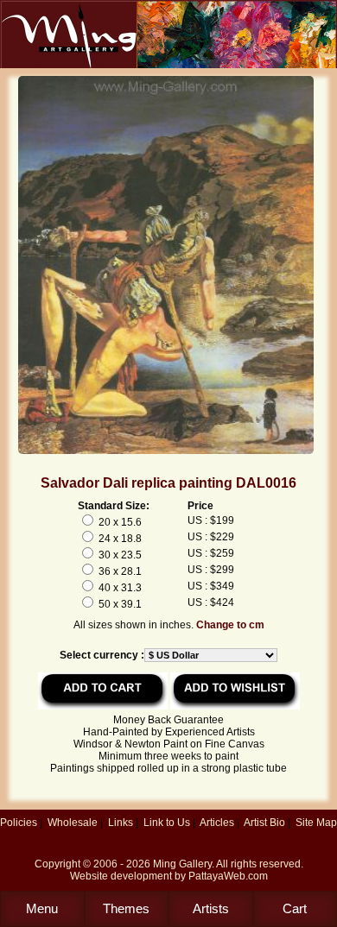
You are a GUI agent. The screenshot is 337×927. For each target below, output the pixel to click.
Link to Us (166, 823)
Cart (295, 908)
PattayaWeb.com (228, 876)
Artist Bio (264, 823)
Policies (18, 823)
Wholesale (73, 823)
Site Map (316, 823)
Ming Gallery (182, 864)
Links (120, 823)
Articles (217, 823)
